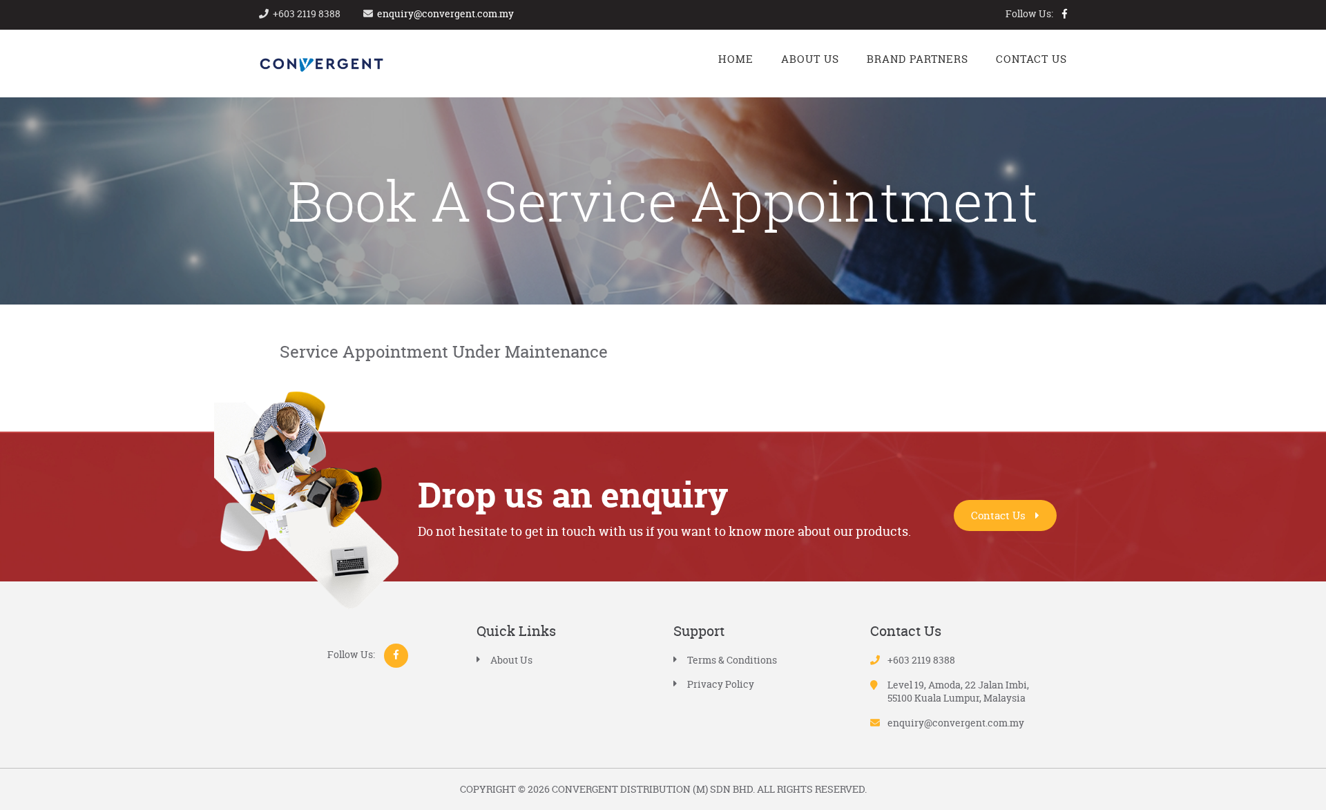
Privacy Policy (720, 684)
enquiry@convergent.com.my (445, 13)
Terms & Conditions (732, 659)
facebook (1064, 14)
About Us (511, 659)
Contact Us (999, 515)
